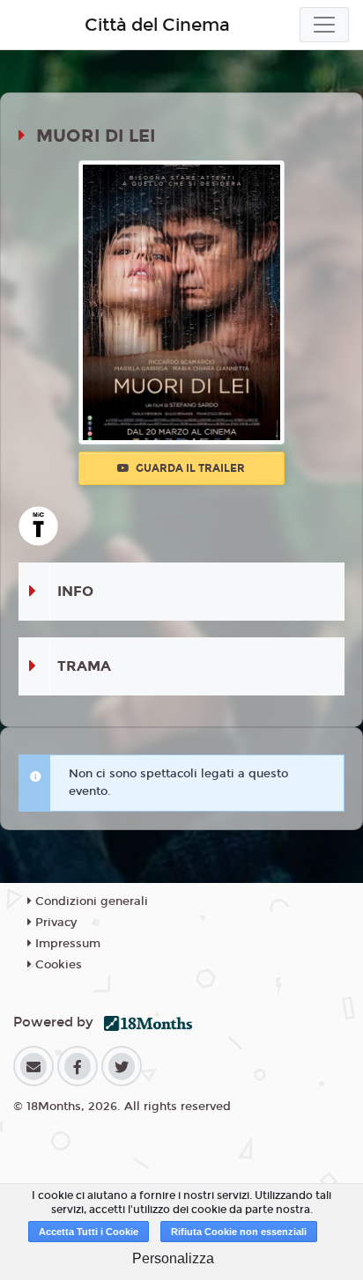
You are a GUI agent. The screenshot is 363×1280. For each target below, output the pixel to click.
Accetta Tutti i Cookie (88, 1231)
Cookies (57, 965)
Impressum (66, 944)
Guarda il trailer (189, 468)
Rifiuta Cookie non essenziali (239, 1231)
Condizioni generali (90, 901)
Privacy (54, 923)
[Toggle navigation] (324, 24)
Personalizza (173, 1258)
